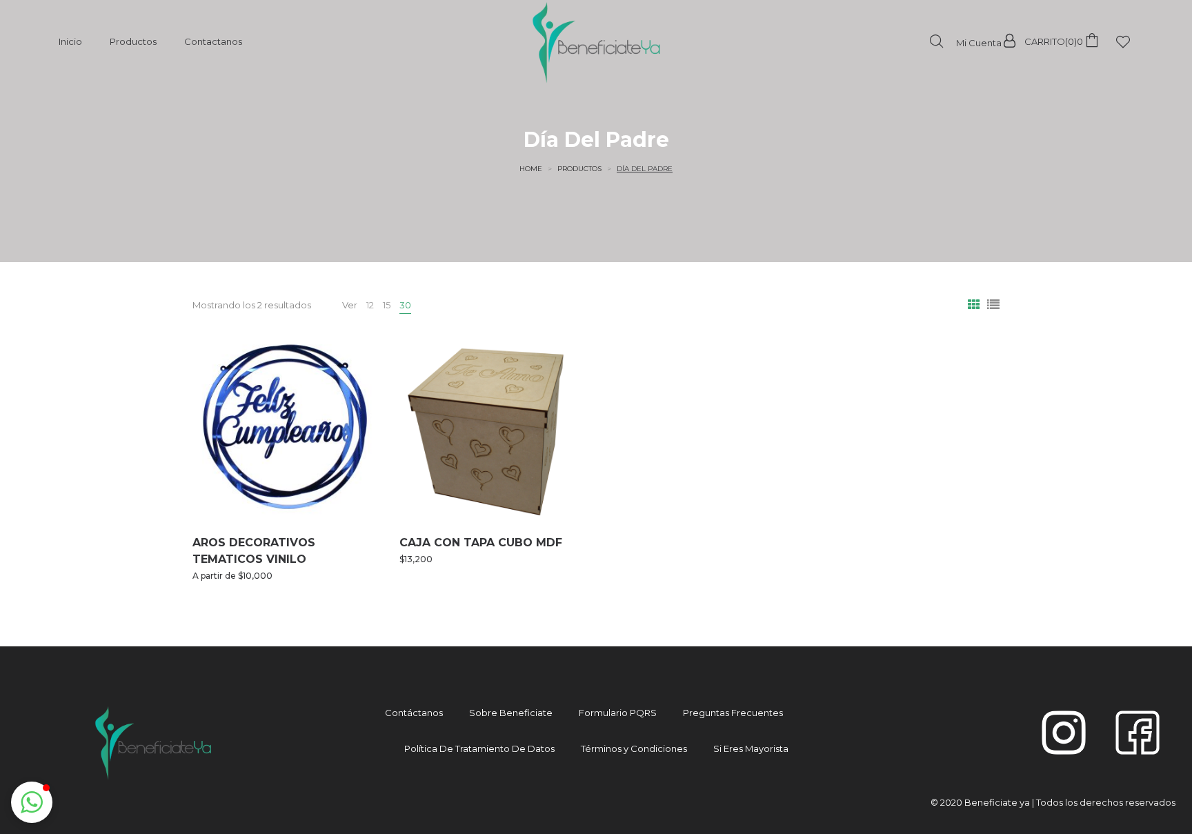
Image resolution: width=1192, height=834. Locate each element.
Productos (579, 168)
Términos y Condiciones (634, 748)
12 (370, 304)
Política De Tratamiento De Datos (479, 748)
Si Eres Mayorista (750, 748)
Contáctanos (414, 712)
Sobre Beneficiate (511, 712)
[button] (31, 802)
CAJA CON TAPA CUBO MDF (480, 542)
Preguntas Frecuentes (733, 712)
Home (530, 168)
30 (405, 304)
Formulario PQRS (618, 712)
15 (386, 304)
